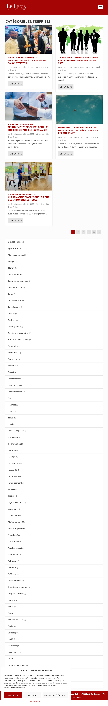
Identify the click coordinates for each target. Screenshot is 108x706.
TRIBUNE (12, 658)
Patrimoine (13, 554)
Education (12, 359)
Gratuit (11, 450)
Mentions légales (36, 701)
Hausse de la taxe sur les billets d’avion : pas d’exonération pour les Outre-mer (78, 130)
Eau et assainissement (18, 339)
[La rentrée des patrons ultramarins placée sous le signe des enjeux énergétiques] (28, 176)
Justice (11, 496)
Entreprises (39, 67)
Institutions (13, 476)
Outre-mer (13, 541)
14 (94, 232)
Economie (12, 346)
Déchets (11, 320)
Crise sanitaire (14, 300)
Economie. (13, 352)
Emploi (11, 365)
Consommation (15, 287)
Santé (10, 600)
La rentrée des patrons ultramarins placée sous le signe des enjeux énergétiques (28, 197)
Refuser (32, 695)
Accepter (13, 695)
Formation (13, 437)
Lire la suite (16, 83)
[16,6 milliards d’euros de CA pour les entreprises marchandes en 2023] (79, 39)
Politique (12, 561)
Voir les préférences (55, 695)
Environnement (15, 391)
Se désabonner (74, 697)
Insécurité (12, 470)
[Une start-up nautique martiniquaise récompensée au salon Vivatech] (28, 39)
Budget (11, 261)
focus (10, 417)
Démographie (14, 326)
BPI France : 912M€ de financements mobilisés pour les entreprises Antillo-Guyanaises (28, 127)
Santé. (11, 606)
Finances (12, 405)
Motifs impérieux (16, 528)
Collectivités (13, 274)
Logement (12, 509)
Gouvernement (15, 444)
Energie (11, 372)
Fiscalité (12, 411)
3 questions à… (15, 242)
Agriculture (13, 248)
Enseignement (14, 378)
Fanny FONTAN (66, 67)
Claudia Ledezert (17, 67)
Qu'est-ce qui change (17, 587)
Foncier (11, 424)
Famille (11, 398)
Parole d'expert (15, 548)
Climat (11, 268)
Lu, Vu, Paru (13, 515)
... (88, 232)
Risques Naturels (16, 593)
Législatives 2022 (15, 502)
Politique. (12, 567)
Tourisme (12, 645)
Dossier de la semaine (18, 333)
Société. (11, 639)
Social (10, 626)
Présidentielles (14, 580)
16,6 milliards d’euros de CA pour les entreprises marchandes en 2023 (78, 60)
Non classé (13, 535)
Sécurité (12, 613)
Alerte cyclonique (16, 255)
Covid (10, 294)
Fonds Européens (16, 430)
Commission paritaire (18, 281)
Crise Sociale (13, 307)
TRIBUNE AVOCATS (16, 665)
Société (11, 632)
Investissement (15, 483)
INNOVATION (14, 463)
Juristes (11, 489)
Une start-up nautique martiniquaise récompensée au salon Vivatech (27, 60)
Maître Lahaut (14, 522)
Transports (13, 652)
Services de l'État (16, 619)
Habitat (11, 457)
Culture (11, 313)
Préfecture (13, 574)
